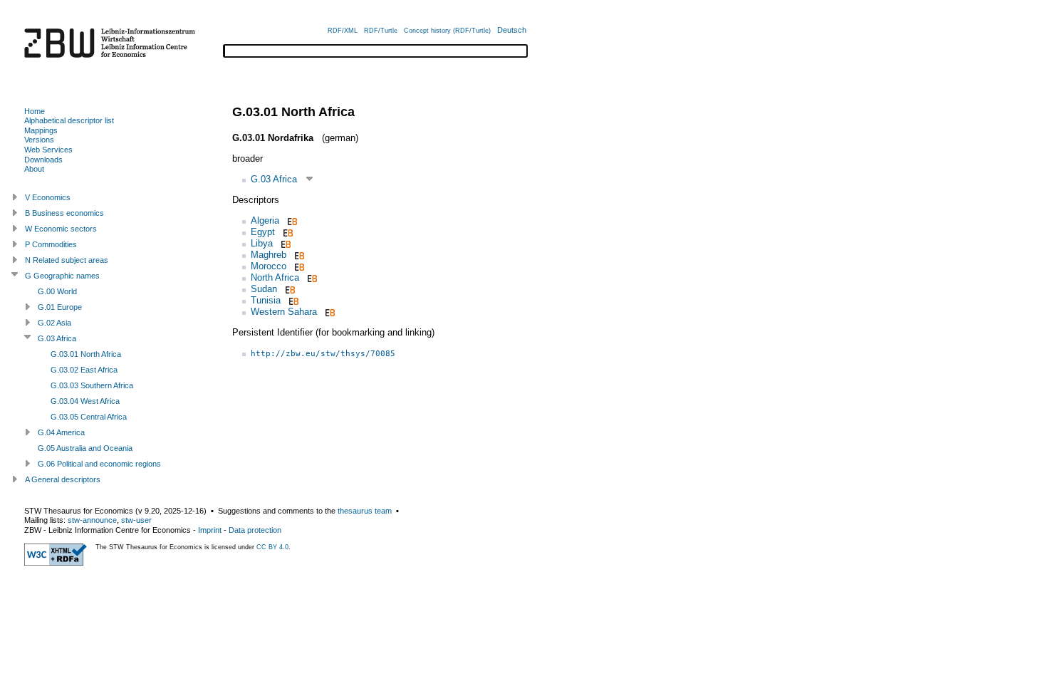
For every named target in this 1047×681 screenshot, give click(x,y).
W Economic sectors (61, 228)
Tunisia (266, 300)
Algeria (265, 220)
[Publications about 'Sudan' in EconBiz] (289, 289)
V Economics (48, 197)
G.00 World (57, 291)
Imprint (210, 530)
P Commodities (51, 244)
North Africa (275, 277)
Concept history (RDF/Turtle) (447, 30)
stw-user (136, 520)
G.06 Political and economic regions (99, 463)
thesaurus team (365, 510)
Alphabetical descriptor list (69, 120)
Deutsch (511, 30)
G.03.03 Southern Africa (92, 385)
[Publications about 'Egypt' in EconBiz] (287, 232)
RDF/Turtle (380, 30)
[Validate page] (55, 562)
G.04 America (61, 432)
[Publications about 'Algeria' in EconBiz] (291, 220)
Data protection (255, 530)
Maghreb (268, 254)
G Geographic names (62, 275)
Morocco (268, 266)
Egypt (263, 232)
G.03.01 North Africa (86, 354)
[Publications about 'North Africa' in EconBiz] (311, 277)
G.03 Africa (274, 179)
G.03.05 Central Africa (89, 416)
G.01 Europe (60, 307)
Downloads (43, 159)
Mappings (41, 130)
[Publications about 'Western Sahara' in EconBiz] (329, 311)
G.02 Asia (54, 322)
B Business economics (64, 213)
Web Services (48, 149)
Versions (39, 139)
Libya (262, 243)
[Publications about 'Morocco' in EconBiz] (298, 266)
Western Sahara (284, 311)
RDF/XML (343, 30)
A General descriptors (62, 479)
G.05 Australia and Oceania (85, 448)
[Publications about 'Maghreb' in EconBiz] (298, 254)
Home (34, 111)
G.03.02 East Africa (84, 369)
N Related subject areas (66, 260)
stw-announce (92, 520)
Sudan (264, 289)
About (34, 169)
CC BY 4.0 (272, 547)
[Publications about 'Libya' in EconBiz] (284, 243)
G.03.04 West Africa (85, 401)
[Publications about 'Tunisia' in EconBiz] (292, 300)
